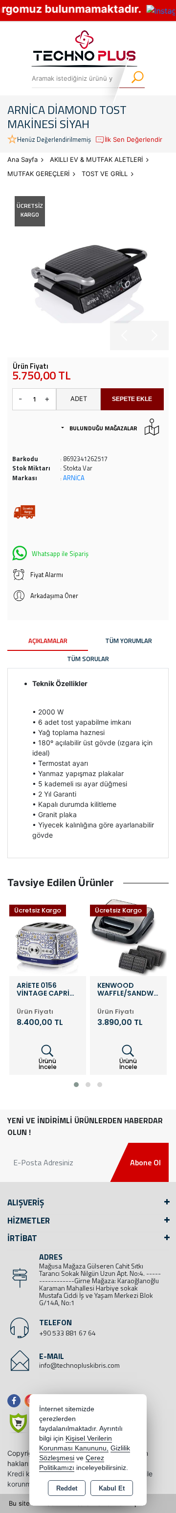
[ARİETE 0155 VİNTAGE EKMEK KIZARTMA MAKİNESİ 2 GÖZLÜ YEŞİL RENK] (128, 937)
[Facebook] (15, 1400)
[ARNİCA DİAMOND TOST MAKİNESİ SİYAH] (88, 269)
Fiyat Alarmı (46, 574)
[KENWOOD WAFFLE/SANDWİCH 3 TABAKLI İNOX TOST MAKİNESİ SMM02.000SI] (47, 937)
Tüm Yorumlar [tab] (128, 640)
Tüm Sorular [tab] (88, 659)
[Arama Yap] (131, 78)
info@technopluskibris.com (79, 1365)
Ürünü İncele (48, 1064)
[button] (76, 1085)
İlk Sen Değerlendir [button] (133, 139)
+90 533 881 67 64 (67, 1333)
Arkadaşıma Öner (54, 596)
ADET (78, 398)
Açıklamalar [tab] (47, 640)
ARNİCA (74, 478)
